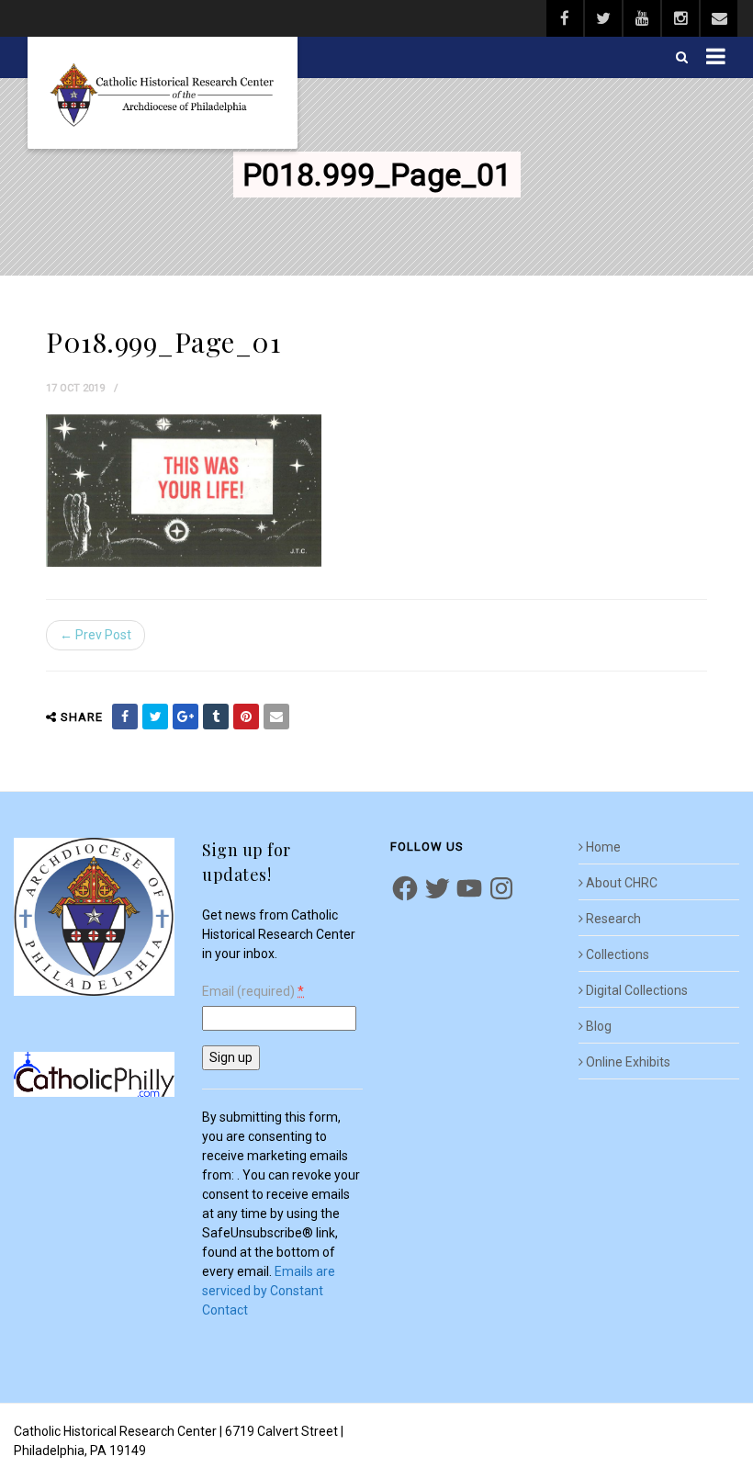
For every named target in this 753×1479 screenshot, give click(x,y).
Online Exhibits (628, 1062)
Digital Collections (637, 990)
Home (603, 847)
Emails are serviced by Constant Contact (268, 1290)
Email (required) (253, 991)
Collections (617, 954)
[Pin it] (246, 716)
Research (613, 918)
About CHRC (621, 882)
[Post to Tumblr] (216, 716)
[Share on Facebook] (125, 716)
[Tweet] (155, 716)
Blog (599, 1026)
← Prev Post (95, 634)
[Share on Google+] (185, 716)
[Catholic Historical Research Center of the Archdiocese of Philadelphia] (162, 92)
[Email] (276, 716)
